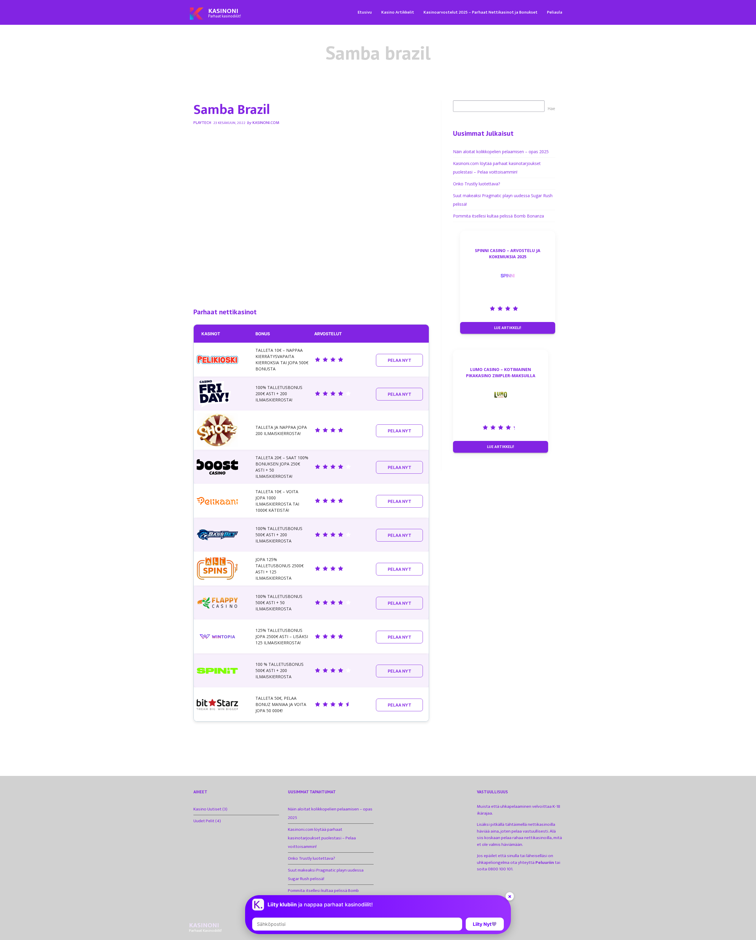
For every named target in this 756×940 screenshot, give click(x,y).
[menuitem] (365, 12)
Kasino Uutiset (207, 809)
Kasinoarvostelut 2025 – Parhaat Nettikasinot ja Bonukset (480, 12)
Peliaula (554, 12)
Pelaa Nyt (399, 360)
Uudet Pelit (203, 821)
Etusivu (365, 12)
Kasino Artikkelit (397, 12)
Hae (551, 108)
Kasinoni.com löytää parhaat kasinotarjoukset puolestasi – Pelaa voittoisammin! (322, 838)
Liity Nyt (482, 924)
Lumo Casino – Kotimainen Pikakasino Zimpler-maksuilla (500, 372)
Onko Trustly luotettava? (476, 184)
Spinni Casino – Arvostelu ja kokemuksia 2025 (507, 253)
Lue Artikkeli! (507, 327)
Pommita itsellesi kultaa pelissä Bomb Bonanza (498, 216)
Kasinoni (223, 11)
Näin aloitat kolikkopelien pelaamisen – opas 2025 (501, 151)
